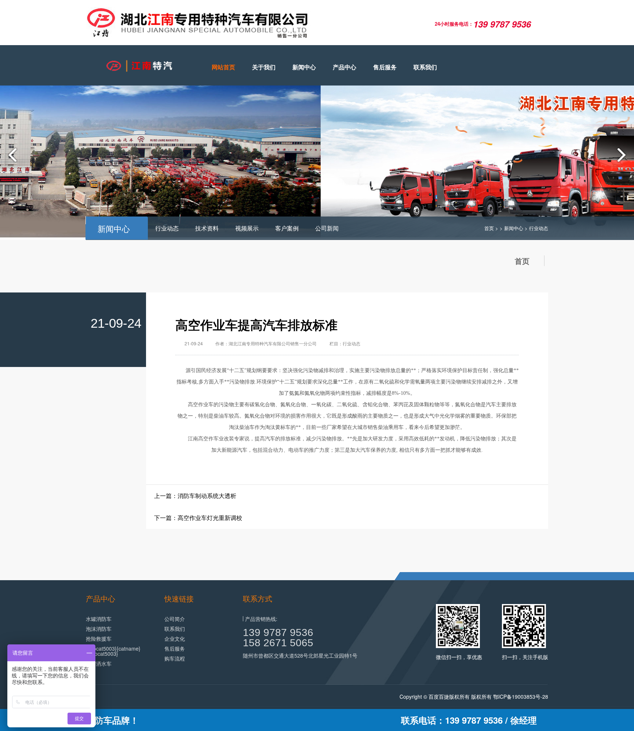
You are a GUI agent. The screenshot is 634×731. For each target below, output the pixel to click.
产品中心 (344, 67)
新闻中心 (304, 67)
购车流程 (174, 658)
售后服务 (385, 67)
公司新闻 (327, 228)
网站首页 (223, 67)
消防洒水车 (99, 663)
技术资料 (207, 228)
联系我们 (425, 67)
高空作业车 (201, 404)
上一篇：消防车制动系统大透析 (195, 495)
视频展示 (247, 228)
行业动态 (167, 228)
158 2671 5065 (278, 642)
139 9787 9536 (278, 632)
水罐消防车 (99, 618)
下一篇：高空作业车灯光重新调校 (198, 517)
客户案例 (287, 228)
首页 (489, 228)
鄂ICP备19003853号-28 (520, 696)
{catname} (129, 648)
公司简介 (174, 618)
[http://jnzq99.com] (137, 66)
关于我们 (264, 67)
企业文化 (174, 638)
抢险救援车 (99, 638)
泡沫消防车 (99, 628)
